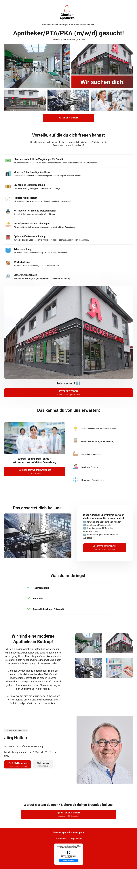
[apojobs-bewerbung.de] (68, 854)
